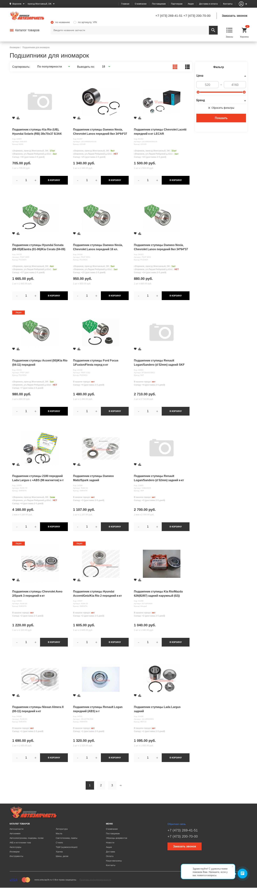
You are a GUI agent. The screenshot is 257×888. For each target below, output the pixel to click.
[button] (53, 66)
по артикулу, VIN (87, 22)
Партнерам (176, 4)
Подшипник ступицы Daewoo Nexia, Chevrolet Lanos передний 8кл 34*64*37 (161, 247)
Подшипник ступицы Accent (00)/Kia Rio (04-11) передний (39, 362)
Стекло (59, 842)
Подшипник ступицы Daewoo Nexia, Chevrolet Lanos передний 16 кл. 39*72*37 (98, 247)
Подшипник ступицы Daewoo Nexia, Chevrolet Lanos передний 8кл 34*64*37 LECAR (100, 132)
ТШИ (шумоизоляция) (66, 847)
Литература (62, 829)
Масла (59, 833)
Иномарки (15, 851)
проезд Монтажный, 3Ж (39, 4)
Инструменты (16, 856)
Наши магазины (114, 861)
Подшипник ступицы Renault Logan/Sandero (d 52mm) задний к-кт (159, 478)
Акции (191, 4)
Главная (125, 4)
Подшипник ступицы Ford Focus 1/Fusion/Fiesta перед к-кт (95, 362)
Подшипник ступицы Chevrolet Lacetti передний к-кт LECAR (160, 131)
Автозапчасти (16, 829)
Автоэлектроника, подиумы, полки (27, 838)
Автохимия (15, 833)
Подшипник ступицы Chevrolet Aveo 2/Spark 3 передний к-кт (37, 593)
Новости (110, 842)
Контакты (228, 4)
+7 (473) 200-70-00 (196, 15)
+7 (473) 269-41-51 (169, 15)
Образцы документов (116, 838)
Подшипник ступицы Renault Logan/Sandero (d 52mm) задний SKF (159, 362)
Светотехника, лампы (66, 838)
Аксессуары (15, 847)
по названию (62, 22)
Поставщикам (159, 4)
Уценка (59, 851)
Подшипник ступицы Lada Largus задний (157, 709)
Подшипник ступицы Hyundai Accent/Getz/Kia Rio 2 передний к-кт (97, 593)
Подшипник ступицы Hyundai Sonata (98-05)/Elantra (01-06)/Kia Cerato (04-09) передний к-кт (38, 247)
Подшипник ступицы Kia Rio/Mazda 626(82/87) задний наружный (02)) (158, 593)
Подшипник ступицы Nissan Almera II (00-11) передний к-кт (37, 709)
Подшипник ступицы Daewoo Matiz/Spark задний (93, 478)
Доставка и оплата (208, 4)
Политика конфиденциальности (95, 880)
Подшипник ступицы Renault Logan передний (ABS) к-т (98, 709)
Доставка (110, 851)
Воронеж (16, 4)
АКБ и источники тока (20, 842)
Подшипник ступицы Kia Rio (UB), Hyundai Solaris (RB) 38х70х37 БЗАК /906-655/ (37, 132)
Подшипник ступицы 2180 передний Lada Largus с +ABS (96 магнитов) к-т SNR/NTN (38, 478)
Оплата (109, 856)
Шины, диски (62, 856)
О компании (141, 4)
